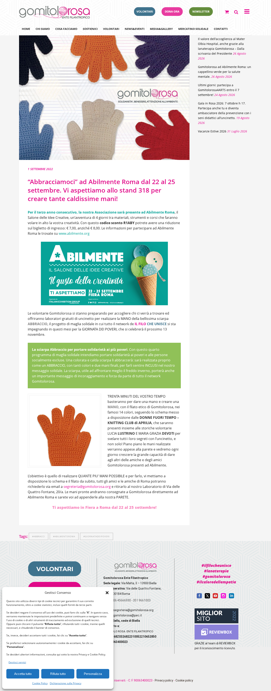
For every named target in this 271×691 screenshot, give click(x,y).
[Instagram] (223, 597)
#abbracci (38, 536)
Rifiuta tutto (58, 674)
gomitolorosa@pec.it (127, 615)
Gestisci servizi (17, 662)
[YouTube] (215, 597)
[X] (207, 597)
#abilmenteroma (64, 536)
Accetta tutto (23, 674)
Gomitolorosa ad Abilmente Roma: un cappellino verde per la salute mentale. (224, 72)
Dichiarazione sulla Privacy (65, 683)
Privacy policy (164, 680)
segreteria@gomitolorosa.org (87, 486)
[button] (107, 593)
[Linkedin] (231, 597)
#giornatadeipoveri (96, 536)
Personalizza (93, 674)
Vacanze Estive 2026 (212, 131)
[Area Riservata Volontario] (144, 14)
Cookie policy (184, 680)
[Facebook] (199, 597)
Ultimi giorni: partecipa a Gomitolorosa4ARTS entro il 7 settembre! (218, 90)
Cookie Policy (40, 683)
